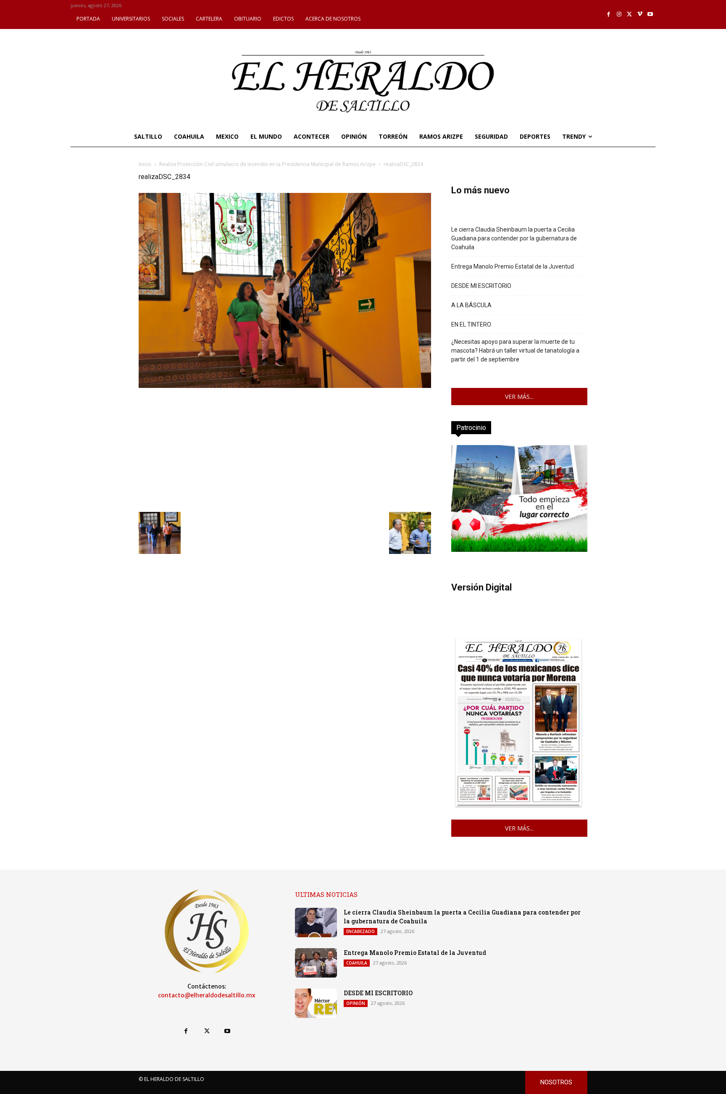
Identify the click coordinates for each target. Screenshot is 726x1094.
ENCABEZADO (360, 931)
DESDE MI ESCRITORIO (481, 285)
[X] (629, 14)
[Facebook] (609, 14)
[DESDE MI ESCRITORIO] (316, 1003)
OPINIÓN (355, 1003)
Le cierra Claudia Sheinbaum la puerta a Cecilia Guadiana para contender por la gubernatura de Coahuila (514, 238)
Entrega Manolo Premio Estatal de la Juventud (512, 266)
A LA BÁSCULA (471, 305)
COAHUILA (356, 963)
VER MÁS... (519, 397)
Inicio (145, 164)
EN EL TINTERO (471, 324)
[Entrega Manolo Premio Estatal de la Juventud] (316, 963)
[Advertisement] (285, 449)
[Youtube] (650, 14)
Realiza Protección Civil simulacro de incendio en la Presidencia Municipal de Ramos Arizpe (267, 164)
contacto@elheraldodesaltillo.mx (206, 995)
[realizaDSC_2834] (285, 385)
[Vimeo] (640, 14)
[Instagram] (619, 14)
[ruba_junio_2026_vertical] (519, 550)
